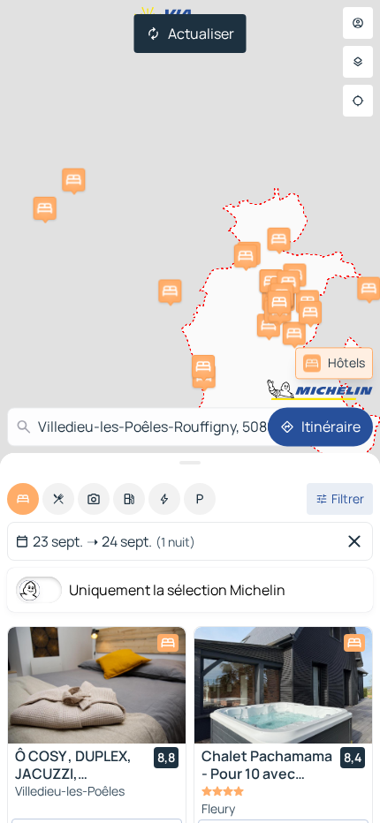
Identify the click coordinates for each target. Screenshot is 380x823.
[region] (97, 685)
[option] (23, 499)
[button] (169, 290)
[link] (334, 363)
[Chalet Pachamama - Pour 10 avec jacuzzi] (283, 685)
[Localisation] (358, 101)
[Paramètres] (358, 62)
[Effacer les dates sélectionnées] (358, 541)
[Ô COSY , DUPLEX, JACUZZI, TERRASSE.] (97, 685)
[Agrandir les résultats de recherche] (190, 462)
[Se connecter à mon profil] (358, 23)
